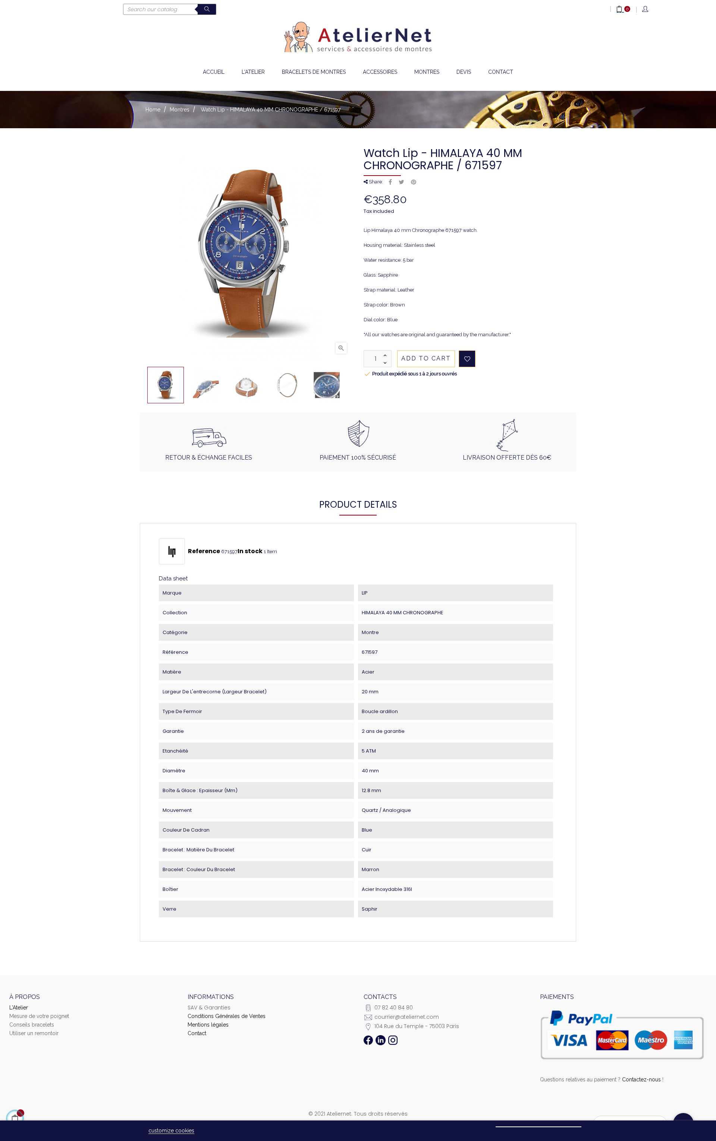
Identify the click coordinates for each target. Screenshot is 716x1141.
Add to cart (426, 358)
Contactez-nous (641, 1079)
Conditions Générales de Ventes (227, 1016)
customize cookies (171, 1131)
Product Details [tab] (358, 504)
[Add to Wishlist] (467, 358)
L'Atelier (18, 1008)
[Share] (390, 182)
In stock (250, 551)
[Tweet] (401, 182)
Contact (197, 1033)
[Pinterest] (413, 182)
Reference (204, 551)
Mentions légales (208, 1025)
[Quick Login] (645, 9)
